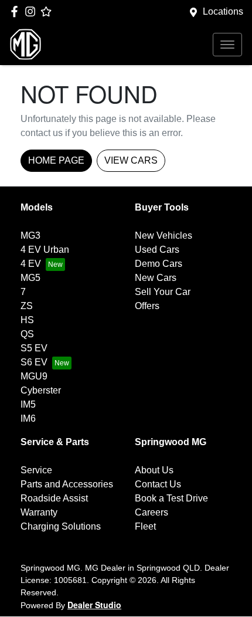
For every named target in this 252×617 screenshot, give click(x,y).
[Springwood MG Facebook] (17, 11)
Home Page (56, 160)
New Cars (155, 278)
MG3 (30, 235)
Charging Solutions (61, 526)
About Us (154, 470)
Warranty (39, 512)
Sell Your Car (162, 292)
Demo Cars (158, 264)
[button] (227, 44)
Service (36, 470)
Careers (151, 512)
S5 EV (34, 348)
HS (27, 320)
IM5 (28, 404)
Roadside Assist (54, 498)
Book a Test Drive (171, 498)
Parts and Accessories (67, 484)
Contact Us (158, 484)
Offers (147, 306)
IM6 (28, 418)
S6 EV (34, 362)
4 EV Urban (45, 250)
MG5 (30, 278)
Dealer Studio (94, 605)
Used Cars (157, 250)
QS (27, 334)
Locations (223, 11)
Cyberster (41, 390)
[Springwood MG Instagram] (32, 11)
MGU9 (34, 376)
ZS (27, 306)
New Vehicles (163, 235)
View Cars (131, 160)
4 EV (31, 264)
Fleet (145, 526)
